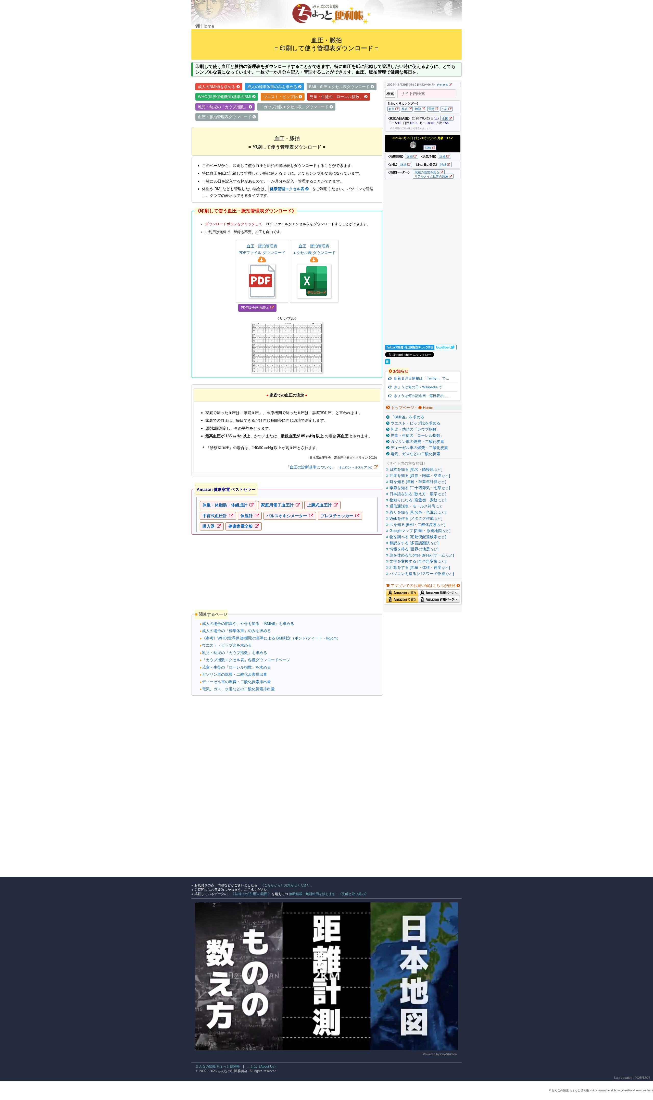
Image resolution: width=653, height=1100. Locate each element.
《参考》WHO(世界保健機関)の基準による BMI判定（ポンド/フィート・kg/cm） (270, 638)
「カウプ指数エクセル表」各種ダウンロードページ (245, 660)
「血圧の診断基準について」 (330, 467)
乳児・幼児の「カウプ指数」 (415, 429)
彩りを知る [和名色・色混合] (417, 512)
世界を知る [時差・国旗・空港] (419, 475)
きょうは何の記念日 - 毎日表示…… (421, 396)
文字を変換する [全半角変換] (417, 561)
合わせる (442, 84)
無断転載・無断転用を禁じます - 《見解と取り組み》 (328, 894)
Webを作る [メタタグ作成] (415, 518)
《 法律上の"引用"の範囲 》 (251, 894)
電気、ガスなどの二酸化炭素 (415, 454)
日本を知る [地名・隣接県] (415, 469)
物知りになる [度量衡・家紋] (417, 500)
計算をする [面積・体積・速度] (419, 567)
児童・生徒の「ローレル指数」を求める (235, 667)
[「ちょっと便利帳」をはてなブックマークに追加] (388, 363)
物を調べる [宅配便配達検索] (417, 537)
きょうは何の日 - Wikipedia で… (419, 387)
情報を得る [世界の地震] (413, 549)
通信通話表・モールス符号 (415, 506)
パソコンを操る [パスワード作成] (421, 573)
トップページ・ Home (411, 407)
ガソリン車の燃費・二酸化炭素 (417, 441)
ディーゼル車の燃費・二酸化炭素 (419, 447)
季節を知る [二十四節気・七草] (419, 488)
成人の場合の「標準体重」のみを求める (235, 630)
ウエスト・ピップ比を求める (226, 645)
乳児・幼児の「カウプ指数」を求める (233, 652)
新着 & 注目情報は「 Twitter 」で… (420, 378)
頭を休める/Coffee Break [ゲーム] (421, 555)
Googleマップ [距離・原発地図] (419, 530)
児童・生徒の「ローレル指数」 (417, 435)
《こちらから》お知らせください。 (287, 885)
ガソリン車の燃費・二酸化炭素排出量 (233, 674)
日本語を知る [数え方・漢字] (417, 494)
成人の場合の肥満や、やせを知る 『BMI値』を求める (247, 623)
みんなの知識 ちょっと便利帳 (215, 1066)
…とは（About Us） (262, 1066)
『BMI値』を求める (407, 417)
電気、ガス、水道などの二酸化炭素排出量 (237, 689)
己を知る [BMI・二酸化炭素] (416, 524)
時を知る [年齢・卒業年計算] (417, 481)
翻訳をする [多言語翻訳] (413, 543)
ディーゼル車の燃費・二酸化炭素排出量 (235, 682)
